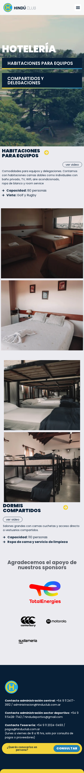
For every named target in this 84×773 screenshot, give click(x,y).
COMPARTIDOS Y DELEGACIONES (25, 81)
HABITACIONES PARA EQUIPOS (40, 63)
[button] (78, 7)
